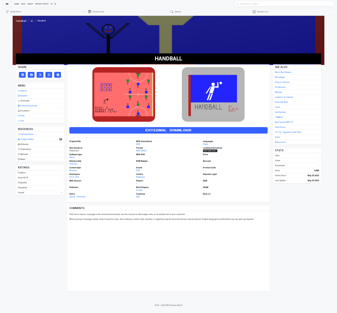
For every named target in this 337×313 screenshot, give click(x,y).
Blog (23, 4)
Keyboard (140, 177)
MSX (138, 144)
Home (16, 4)
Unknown (73, 164)
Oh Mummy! (280, 87)
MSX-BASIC (141, 151)
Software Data (26, 134)
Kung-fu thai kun (282, 82)
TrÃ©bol (279, 117)
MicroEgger (280, 77)
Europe (139, 190)
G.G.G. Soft (74, 177)
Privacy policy (42, 4)
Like (22, 121)
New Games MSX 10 (284, 122)
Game (72, 157)
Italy (138, 197)
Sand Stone (280, 127)
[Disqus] (168, 255)
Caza (277, 107)
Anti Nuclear (280, 112)
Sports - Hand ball (77, 197)
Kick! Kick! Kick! (281, 102)
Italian (206, 144)
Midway (278, 92)
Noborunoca (280, 142)
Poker (277, 137)
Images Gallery (27, 139)
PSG (138, 170)
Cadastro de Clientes (284, 97)
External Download (28, 106)
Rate (22, 116)
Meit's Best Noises (283, 72)
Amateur (73, 170)
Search (23, 91)
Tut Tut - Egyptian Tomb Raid (288, 132)
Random (24, 96)
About (30, 4)
